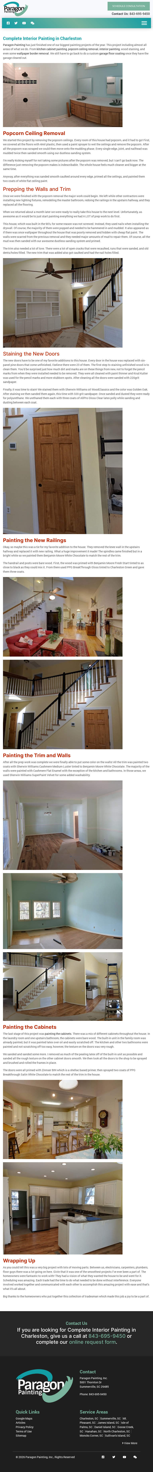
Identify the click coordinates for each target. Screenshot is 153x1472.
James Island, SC (108, 1422)
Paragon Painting (14, 45)
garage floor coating (112, 53)
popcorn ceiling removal (83, 49)
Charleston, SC (89, 1418)
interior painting (109, 49)
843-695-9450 (139, 14)
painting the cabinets (58, 1034)
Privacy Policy (24, 1427)
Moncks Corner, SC (91, 1435)
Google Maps (24, 1418)
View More (130, 1443)
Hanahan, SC (93, 1431)
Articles (20, 1422)
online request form (92, 1342)
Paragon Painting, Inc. (39, 1457)
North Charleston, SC (117, 1431)
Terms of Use (24, 1431)
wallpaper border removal (33, 53)
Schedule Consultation (128, 6)
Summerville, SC (110, 1418)
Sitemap (21, 1435)
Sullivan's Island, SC (117, 1435)
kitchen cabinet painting (52, 49)
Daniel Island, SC (105, 1427)
